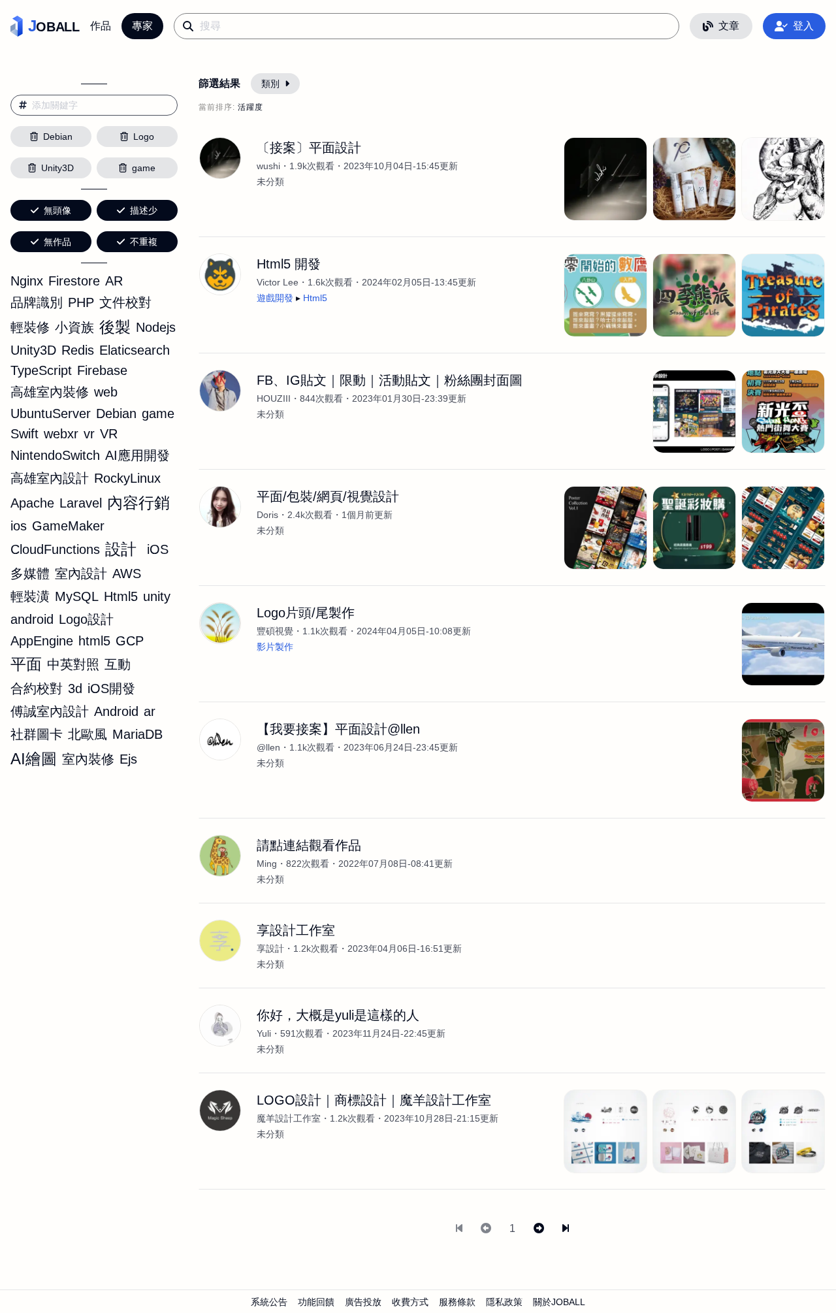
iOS (158, 549)
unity (156, 596)
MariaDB (137, 734)
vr (89, 434)
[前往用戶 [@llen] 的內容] (220, 739)
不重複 (143, 241)
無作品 (57, 241)
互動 (117, 664)
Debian (116, 413)
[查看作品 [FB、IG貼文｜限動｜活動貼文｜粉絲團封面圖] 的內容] (694, 411)
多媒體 (30, 573)
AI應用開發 (137, 455)
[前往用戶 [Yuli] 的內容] (220, 1025)
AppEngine (41, 641)
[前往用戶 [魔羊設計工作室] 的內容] (220, 1110)
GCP (130, 641)
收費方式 (410, 1302)
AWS (126, 573)
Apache (32, 503)
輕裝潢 (30, 596)
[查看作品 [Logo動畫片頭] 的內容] (783, 644)
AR (114, 281)
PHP (81, 302)
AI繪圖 (33, 759)
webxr (61, 434)
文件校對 (125, 302)
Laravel (80, 503)
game (158, 413)
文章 (728, 25)
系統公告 (269, 1302)
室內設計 (81, 573)
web (106, 392)
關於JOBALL (559, 1302)
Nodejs (156, 327)
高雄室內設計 (49, 478)
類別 (270, 83)
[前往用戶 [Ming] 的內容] (220, 856)
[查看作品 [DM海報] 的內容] (605, 528)
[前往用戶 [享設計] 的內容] (220, 941)
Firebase (102, 370)
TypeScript (41, 370)
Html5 (121, 596)
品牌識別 (36, 302)
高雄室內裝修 (49, 392)
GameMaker (68, 526)
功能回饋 (316, 1302)
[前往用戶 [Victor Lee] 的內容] (220, 274)
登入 (803, 25)
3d (75, 688)
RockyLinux (127, 478)
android (32, 619)
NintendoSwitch (55, 455)
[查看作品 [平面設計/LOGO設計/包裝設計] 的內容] (694, 179)
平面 (26, 664)
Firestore (74, 281)
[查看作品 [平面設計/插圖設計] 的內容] (783, 179)
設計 (121, 549)
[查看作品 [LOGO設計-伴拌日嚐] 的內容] (694, 1131)
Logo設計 (86, 619)
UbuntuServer (50, 413)
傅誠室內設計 (49, 711)
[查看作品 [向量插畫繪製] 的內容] (783, 760)
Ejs (128, 759)
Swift (24, 434)
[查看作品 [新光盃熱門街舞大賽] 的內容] (783, 411)
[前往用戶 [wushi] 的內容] (220, 158)
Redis (77, 350)
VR (109, 434)
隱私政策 (504, 1302)
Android (116, 711)
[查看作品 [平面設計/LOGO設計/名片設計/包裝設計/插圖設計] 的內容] (605, 179)
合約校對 (36, 688)
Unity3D (33, 350)
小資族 (74, 327)
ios (18, 526)
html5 (94, 641)
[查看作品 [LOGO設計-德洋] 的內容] (605, 1131)
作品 (100, 25)
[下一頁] (539, 1229)
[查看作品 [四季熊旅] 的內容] (694, 295)
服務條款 (457, 1302)
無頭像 (57, 210)
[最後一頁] (565, 1229)
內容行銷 (138, 502)
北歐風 (87, 734)
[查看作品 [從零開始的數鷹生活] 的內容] (605, 295)
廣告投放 (363, 1302)
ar (149, 711)
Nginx (26, 281)
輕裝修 (30, 327)
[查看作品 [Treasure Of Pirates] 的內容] (783, 295)
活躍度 (250, 107)
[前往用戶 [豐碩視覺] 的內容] (220, 623)
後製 (115, 327)
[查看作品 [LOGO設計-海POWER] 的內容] (783, 1131)
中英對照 (73, 664)
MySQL (77, 596)
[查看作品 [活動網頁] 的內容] (694, 528)
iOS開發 (111, 688)
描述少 (143, 210)
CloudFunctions (55, 549)
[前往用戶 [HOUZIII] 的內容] (220, 391)
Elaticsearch (134, 350)
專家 (142, 25)
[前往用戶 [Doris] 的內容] (220, 507)
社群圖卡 (36, 734)
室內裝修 (88, 759)
